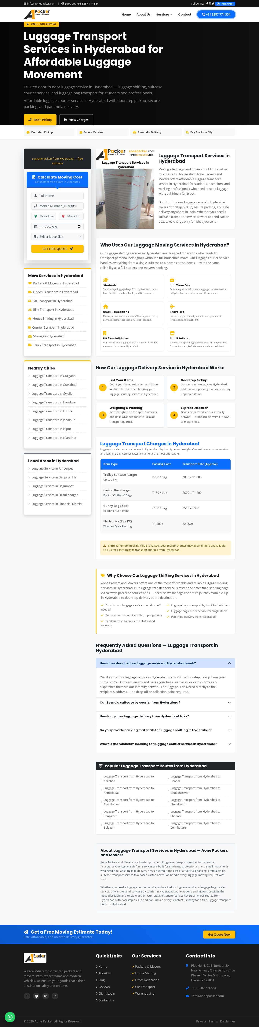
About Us (144, 14)
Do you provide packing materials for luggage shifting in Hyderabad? (156, 730)
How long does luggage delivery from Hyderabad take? (144, 716)
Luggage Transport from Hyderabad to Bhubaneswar (195, 790)
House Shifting (145, 973)
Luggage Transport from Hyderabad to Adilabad (129, 778)
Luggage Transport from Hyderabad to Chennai (195, 813)
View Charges (78, 120)
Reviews (104, 987)
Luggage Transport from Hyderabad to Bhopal (195, 778)
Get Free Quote (55, 249)
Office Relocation (146, 980)
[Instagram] (210, 3)
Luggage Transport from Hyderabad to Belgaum (129, 825)
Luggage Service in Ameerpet (52, 468)
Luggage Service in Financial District (57, 504)
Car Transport (144, 987)
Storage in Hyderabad (48, 336)
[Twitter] (213, 3)
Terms (213, 1021)
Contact (184, 14)
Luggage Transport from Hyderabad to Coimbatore (195, 825)
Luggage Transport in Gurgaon (54, 376)
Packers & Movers (147, 966)
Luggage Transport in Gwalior (53, 393)
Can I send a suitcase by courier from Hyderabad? (140, 702)
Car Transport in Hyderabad (52, 301)
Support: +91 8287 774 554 (81, 3)
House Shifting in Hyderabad (53, 318)
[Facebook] (207, 3)
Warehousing (144, 993)
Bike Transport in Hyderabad (53, 310)
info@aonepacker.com (41, 3)
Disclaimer (227, 1021)
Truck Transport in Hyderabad (54, 345)
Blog (101, 980)
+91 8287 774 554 (217, 14)
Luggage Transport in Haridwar (54, 402)
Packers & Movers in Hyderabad (56, 283)
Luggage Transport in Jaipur (51, 429)
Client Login (106, 993)
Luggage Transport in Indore (52, 411)
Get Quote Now (219, 934)
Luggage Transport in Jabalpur (53, 420)
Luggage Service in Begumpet (53, 486)
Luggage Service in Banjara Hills (54, 477)
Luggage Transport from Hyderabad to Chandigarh (195, 802)
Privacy (201, 1021)
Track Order (226, 3)
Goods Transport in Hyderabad (55, 292)
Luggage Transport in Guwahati (54, 385)
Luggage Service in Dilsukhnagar (55, 495)
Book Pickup (42, 120)
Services (163, 14)
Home (126, 14)
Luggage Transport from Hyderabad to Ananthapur (129, 802)
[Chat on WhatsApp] (10, 1017)
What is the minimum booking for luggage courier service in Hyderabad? (158, 744)
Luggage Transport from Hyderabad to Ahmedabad (129, 790)
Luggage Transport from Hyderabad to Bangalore (129, 813)
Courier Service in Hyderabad (53, 327)
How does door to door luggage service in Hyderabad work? (148, 663)
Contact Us (106, 1000)
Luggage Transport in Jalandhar (54, 438)
